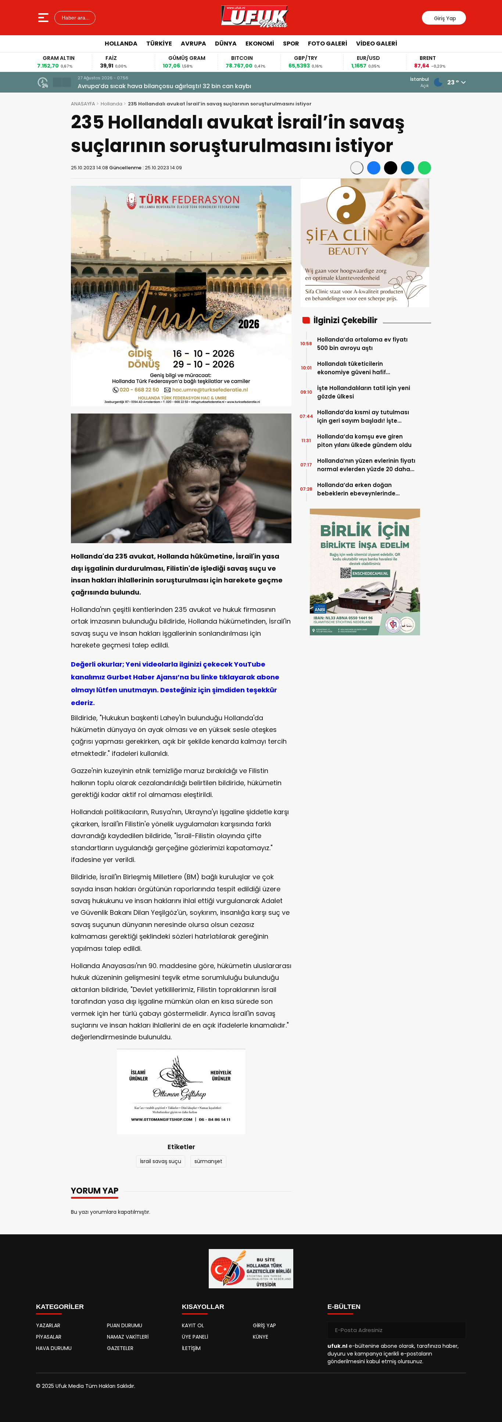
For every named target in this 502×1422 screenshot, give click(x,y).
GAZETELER (120, 1348)
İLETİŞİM (191, 1348)
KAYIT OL (193, 1325)
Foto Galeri (327, 43)
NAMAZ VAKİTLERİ (127, 1336)
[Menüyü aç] (44, 17)
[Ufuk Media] (254, 18)
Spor (291, 43)
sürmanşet (208, 1161)
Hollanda (121, 43)
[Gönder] (457, 1330)
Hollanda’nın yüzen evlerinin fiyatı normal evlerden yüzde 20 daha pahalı (366, 465)
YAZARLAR (48, 1325)
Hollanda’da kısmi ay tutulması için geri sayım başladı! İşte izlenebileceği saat (363, 416)
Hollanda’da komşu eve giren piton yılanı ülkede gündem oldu (364, 441)
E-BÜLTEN (344, 1306)
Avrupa (193, 43)
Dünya (226, 43)
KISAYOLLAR (203, 1306)
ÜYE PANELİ (195, 1336)
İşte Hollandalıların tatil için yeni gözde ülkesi (363, 392)
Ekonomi (259, 43)
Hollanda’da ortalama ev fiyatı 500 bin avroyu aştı (362, 344)
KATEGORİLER (60, 1306)
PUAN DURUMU (124, 1325)
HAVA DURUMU (54, 1348)
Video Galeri (376, 43)
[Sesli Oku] (356, 167)
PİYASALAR (48, 1336)
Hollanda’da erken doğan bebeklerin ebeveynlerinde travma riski (356, 489)
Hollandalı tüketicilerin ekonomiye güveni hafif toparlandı (351, 368)
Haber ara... (75, 18)
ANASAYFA (83, 103)
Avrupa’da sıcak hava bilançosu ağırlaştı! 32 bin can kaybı (163, 86)
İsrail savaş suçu (160, 1161)
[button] (57, 82)
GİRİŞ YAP (264, 1325)
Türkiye (159, 43)
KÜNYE (260, 1336)
